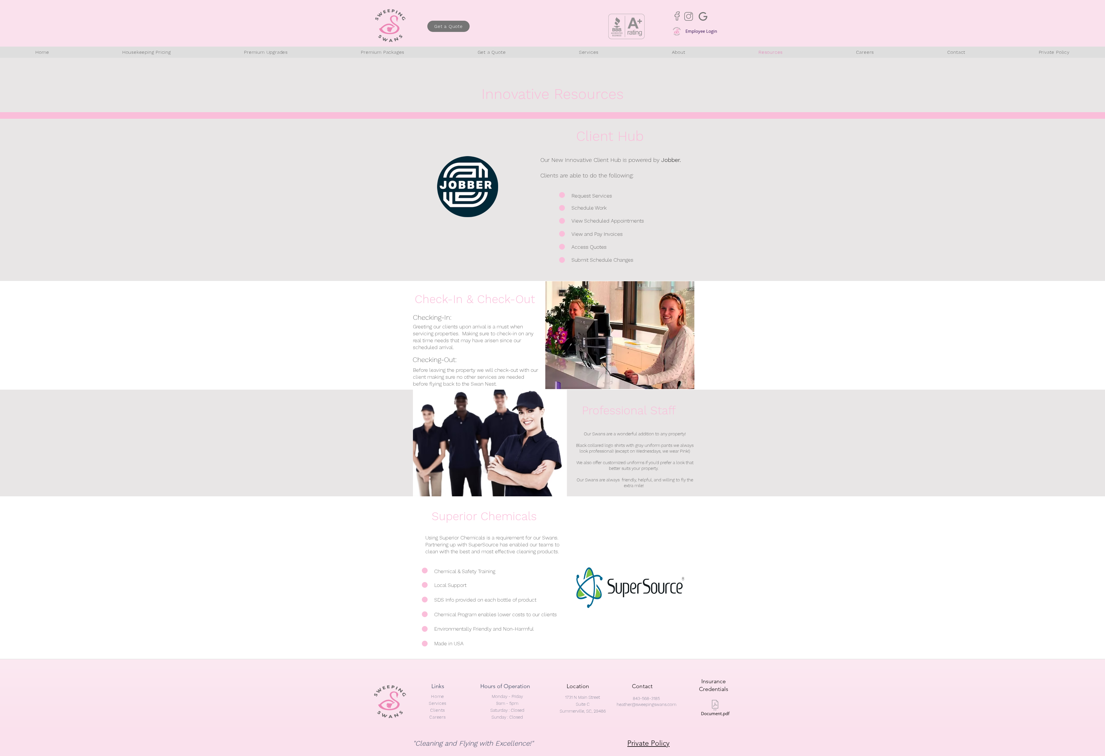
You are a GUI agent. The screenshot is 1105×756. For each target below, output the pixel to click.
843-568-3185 (646, 698)
